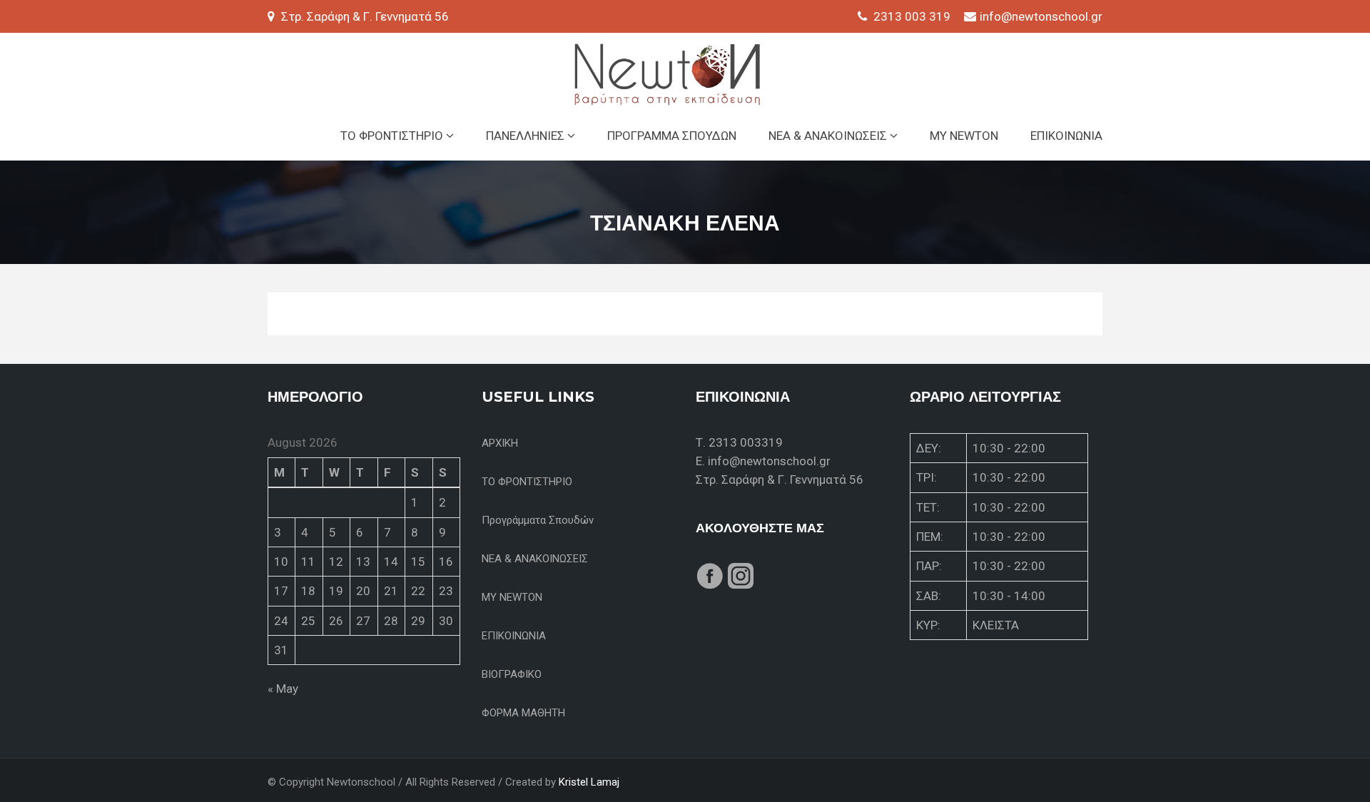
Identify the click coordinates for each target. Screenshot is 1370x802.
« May (283, 688)
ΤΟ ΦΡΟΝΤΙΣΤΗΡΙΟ (393, 135)
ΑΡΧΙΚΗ (500, 443)
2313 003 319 (911, 16)
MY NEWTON (964, 135)
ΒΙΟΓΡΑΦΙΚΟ (512, 674)
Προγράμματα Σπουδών (538, 520)
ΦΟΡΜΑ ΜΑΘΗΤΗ (523, 712)
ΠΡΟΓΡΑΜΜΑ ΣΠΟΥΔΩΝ (671, 135)
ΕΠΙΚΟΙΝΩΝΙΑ (1066, 135)
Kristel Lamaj (589, 782)
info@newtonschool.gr (1041, 16)
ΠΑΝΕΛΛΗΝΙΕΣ (526, 135)
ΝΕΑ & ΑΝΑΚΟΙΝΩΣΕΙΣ (829, 135)
